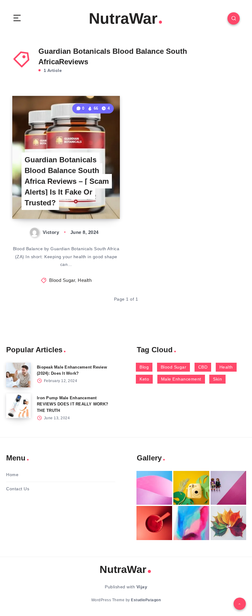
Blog (144, 367)
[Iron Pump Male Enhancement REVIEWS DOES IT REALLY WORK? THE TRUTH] (18, 405)
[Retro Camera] (191, 488)
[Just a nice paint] (191, 523)
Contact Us (17, 488)
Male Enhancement (181, 379)
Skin (217, 379)
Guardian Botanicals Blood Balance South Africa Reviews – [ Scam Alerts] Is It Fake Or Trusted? (67, 181)
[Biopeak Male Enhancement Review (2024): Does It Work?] (18, 375)
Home (12, 474)
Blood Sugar (62, 280)
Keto (144, 379)
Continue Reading (98, 201)
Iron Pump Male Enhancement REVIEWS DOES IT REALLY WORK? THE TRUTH (72, 404)
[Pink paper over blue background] (154, 488)
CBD (203, 367)
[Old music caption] (228, 488)
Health (85, 280)
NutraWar (123, 18)
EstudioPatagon (146, 600)
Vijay (142, 586)
